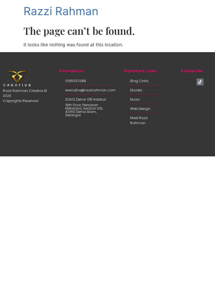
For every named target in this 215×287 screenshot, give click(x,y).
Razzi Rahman (61, 11)
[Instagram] (191, 82)
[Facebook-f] (182, 82)
